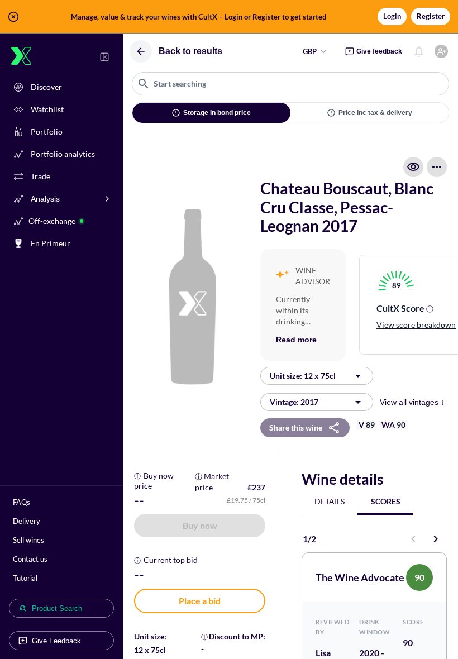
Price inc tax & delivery (375, 113)
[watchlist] (413, 167)
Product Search (57, 608)
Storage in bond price (217, 113)
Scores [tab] (385, 501)
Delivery (26, 521)
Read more (296, 339)
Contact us (30, 559)
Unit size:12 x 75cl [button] (303, 375)
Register (431, 16)
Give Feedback (56, 641)
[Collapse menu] (104, 57)
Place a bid (200, 600)
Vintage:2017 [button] (294, 402)
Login (392, 16)
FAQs (21, 502)
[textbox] (290, 83)
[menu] (437, 167)
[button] (229, 17)
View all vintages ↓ (412, 402)
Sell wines (28, 540)
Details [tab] (329, 501)
